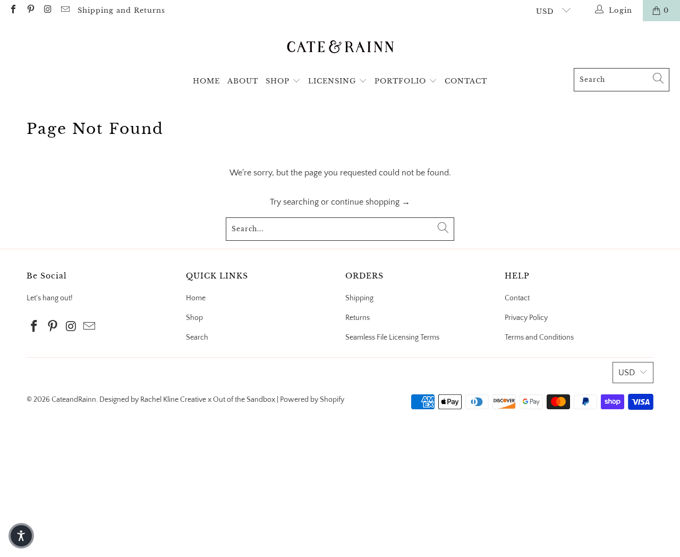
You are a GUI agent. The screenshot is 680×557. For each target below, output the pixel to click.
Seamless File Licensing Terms (392, 337)
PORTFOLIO (402, 81)
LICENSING (333, 81)
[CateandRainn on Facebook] (13, 10)
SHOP (279, 81)
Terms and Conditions (539, 337)
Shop (194, 318)
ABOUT (242, 81)
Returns (357, 318)
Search (197, 337)
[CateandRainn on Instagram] (47, 10)
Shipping (359, 298)
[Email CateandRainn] (64, 10)
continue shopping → (370, 202)
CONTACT (466, 81)
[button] (21, 535)
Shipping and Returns (121, 10)
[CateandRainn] (340, 47)
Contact (517, 298)
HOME (206, 81)
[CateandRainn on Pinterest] (30, 10)
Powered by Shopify (312, 399)
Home (196, 298)
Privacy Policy (526, 318)
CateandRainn (74, 399)
